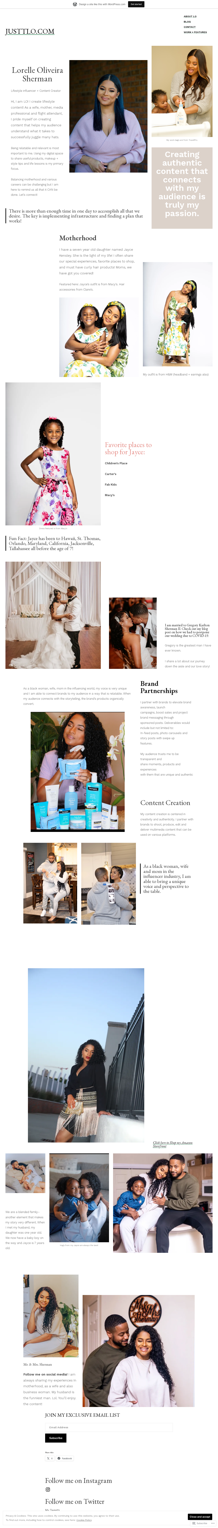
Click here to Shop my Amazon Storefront (173, 1144)
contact (190, 27)
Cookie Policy (84, 1520)
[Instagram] (48, 1489)
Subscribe (55, 1438)
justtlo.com (29, 31)
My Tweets (52, 1510)
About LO (190, 16)
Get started (136, 4)
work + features (195, 32)
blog (187, 21)
